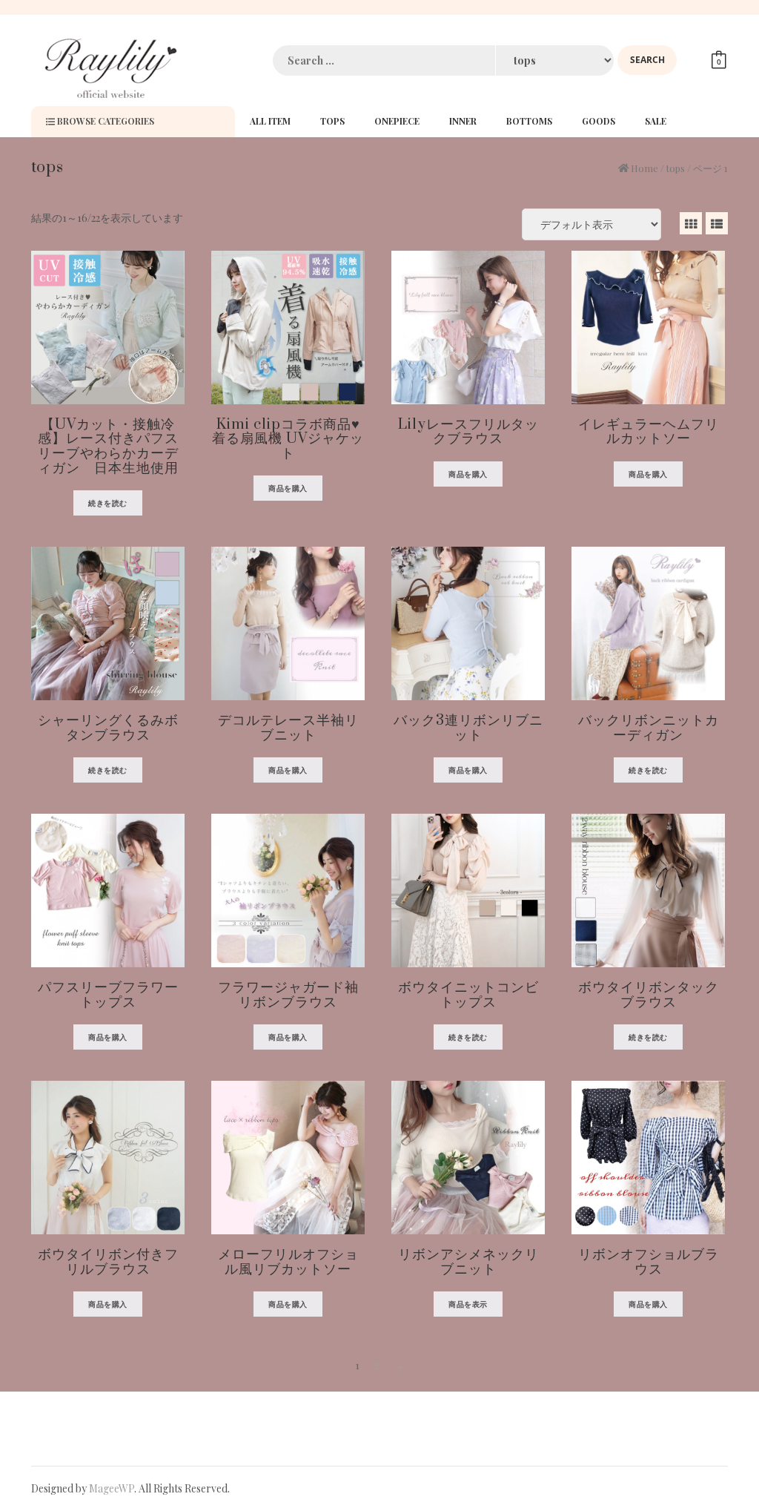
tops (675, 168)
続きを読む (107, 503)
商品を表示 (468, 1304)
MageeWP (111, 1488)
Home (644, 168)
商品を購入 (288, 488)
